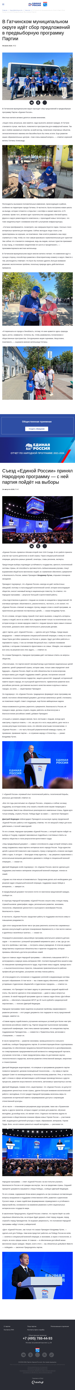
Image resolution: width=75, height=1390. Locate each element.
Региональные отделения (60, 1326)
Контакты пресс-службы (35, 1330)
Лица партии (31, 1326)
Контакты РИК (9, 1330)
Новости (27, 10)
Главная (4, 10)
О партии (7, 1326)
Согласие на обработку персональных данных (37, 1372)
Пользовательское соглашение (37, 1367)
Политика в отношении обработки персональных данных (37, 1370)
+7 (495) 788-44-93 (37, 1338)
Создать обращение (37, 429)
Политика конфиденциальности (37, 1368)
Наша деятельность (16, 10)
